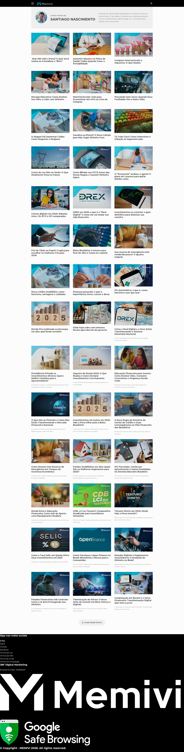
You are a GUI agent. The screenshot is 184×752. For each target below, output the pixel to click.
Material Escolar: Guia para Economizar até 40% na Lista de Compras (90, 99)
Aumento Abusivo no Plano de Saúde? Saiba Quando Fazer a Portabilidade (89, 61)
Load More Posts (93, 623)
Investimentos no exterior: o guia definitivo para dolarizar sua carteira (132, 214)
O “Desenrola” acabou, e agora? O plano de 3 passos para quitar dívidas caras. (132, 176)
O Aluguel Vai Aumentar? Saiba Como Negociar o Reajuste (47, 138)
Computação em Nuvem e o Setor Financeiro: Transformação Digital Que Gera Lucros (133, 583)
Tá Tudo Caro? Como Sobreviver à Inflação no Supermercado (132, 138)
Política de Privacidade (9, 662)
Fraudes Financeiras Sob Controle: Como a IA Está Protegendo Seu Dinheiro (50, 584)
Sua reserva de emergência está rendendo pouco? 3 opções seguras (131, 254)
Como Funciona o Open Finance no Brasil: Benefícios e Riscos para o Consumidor (92, 540)
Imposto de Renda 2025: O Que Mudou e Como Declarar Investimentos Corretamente (92, 358)
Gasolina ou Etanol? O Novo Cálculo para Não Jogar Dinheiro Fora (92, 136)
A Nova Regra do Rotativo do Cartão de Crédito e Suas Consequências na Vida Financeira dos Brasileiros (133, 404)
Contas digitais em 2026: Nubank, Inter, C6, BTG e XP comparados (49, 215)
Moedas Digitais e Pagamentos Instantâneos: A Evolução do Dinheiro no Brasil (133, 540)
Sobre (2, 644)
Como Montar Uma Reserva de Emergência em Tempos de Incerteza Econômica (50, 451)
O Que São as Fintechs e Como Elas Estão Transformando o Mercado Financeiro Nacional (50, 404)
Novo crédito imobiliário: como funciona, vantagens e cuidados (48, 293)
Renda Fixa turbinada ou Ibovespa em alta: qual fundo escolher (50, 313)
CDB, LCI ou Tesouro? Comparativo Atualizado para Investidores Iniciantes (92, 495)
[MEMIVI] (45, 4)
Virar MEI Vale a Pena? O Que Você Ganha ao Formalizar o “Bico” (50, 60)
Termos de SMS (6, 656)
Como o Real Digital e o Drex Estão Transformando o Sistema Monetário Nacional (133, 313)
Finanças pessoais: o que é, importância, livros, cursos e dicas (91, 293)
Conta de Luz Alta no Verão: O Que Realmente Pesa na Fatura (49, 173)
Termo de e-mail (7, 659)
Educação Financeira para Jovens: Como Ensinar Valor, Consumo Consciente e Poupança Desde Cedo (133, 358)
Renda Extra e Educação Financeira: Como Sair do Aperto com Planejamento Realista (50, 495)
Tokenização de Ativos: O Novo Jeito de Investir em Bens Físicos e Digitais (92, 584)
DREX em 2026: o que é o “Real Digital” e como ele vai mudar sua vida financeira (91, 214)
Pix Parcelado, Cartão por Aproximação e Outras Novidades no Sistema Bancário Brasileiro (133, 451)
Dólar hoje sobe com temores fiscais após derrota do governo (92, 313)
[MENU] (32, 3)
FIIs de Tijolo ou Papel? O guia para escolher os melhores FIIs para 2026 (50, 253)
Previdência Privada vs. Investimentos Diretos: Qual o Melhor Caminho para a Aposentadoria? (50, 358)
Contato (3, 647)
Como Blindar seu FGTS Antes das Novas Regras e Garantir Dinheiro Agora (91, 175)
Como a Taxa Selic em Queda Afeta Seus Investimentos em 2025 (50, 540)
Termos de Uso (6, 653)
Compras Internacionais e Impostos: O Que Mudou (128, 61)
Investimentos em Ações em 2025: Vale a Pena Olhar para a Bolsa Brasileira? (92, 404)
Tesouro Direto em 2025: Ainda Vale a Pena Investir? (133, 495)
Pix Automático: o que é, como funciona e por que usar (131, 291)
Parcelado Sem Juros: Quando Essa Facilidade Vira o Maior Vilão (133, 98)
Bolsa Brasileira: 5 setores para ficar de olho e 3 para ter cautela (90, 251)
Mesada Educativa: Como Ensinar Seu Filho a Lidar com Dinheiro (49, 98)
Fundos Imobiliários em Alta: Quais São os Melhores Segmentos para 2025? (92, 451)
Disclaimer (4, 650)
